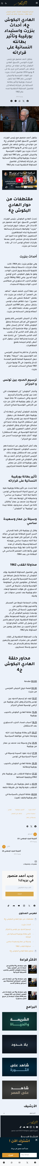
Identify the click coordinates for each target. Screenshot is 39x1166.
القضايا (19, 12)
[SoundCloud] (13, 906)
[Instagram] (24, 906)
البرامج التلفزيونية (27, 12)
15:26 (34, 712)
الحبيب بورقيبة (19, 810)
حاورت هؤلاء (28, 14)
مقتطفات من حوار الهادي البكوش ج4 (18, 919)
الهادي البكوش (11, 12)
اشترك (19, 894)
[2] (32, 982)
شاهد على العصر (12, 14)
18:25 (34, 723)
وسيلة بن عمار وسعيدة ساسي (18, 942)
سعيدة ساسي (30, 814)
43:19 (34, 784)
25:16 (34, 743)
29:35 (34, 764)
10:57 (34, 699)
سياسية (21, 14)
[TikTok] (8, 906)
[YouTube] (18, 906)
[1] (32, 969)
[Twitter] (29, 906)
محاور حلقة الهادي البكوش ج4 (21, 951)
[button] (37, 3)
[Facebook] (34, 906)
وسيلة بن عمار (30, 817)
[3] (32, 995)
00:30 (34, 688)
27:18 (34, 753)
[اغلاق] (36, 1140)
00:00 (34, 681)
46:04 (34, 795)
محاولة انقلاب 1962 (23, 946)
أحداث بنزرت (31, 810)
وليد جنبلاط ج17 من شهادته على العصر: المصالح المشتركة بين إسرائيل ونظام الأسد (14, 981)
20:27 (34, 733)
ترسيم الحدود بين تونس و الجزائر (18, 929)
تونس (9, 810)
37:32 (34, 774)
